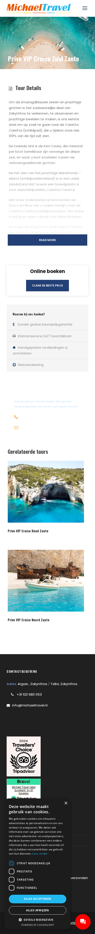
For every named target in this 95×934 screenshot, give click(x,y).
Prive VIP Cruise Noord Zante (28, 619)
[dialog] (37, 864)
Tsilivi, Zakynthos (64, 684)
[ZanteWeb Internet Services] (72, 923)
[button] (37, 919)
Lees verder (40, 853)
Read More (47, 240)
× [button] (65, 803)
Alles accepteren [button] (37, 899)
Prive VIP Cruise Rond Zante (28, 530)
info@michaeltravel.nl (30, 705)
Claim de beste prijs (47, 285)
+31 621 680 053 (29, 694)
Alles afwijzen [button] (37, 910)
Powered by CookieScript (37, 924)
